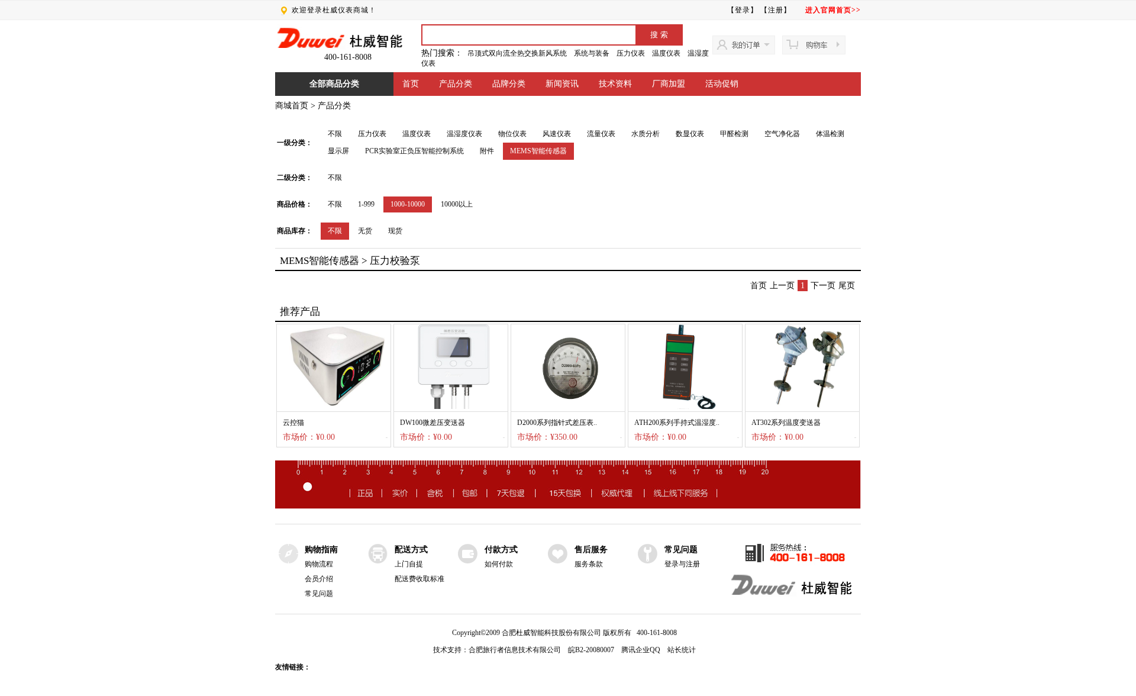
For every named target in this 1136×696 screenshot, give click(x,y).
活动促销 (721, 83)
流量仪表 (601, 134)
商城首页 (291, 105)
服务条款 (589, 564)
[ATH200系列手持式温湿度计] (685, 406)
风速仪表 (557, 134)
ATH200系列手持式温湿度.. (676, 422)
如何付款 (499, 564)
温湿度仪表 (464, 134)
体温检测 (830, 134)
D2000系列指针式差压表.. (557, 422)
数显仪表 (690, 134)
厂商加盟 (668, 83)
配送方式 (411, 549)
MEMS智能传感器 (538, 151)
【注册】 (775, 10)
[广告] (568, 506)
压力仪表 (631, 53)
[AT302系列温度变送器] (802, 406)
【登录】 (742, 10)
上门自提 (409, 564)
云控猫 (293, 422)
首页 (410, 83)
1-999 (366, 204)
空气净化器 (782, 134)
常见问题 (319, 593)
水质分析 (645, 134)
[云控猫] (333, 406)
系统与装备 (591, 53)
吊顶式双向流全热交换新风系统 (517, 53)
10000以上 (457, 204)
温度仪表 (666, 53)
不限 (335, 134)
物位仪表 (512, 134)
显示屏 (338, 151)
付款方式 (501, 549)
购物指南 (321, 549)
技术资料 (615, 83)
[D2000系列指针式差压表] (568, 406)
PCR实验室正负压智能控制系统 (414, 151)
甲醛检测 (734, 134)
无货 (365, 231)
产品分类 (455, 83)
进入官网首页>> (833, 10)
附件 (487, 151)
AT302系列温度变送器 (786, 422)
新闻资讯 (562, 83)
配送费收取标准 (419, 579)
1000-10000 (407, 204)
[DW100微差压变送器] (451, 406)
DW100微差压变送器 (432, 422)
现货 (395, 231)
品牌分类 (508, 83)
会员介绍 (319, 579)
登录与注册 (682, 564)
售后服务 (591, 549)
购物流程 (319, 564)
